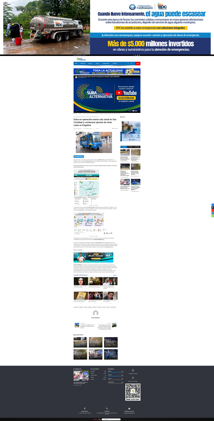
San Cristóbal (96, 116)
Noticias (90, 63)
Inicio (76, 63)
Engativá (83, 116)
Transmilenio (114, 307)
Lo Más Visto (82, 63)
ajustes (81, 307)
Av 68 (86, 307)
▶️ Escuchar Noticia (79, 156)
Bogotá (97, 63)
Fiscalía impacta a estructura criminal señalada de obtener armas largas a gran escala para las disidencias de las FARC (104, 326)
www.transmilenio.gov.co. (99, 239)
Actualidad (76, 116)
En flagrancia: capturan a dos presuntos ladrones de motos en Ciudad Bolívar (95, 341)
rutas (108, 307)
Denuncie (115, 63)
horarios (100, 307)
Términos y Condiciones (133, 381)
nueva (104, 307)
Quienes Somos (106, 63)
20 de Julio (76, 307)
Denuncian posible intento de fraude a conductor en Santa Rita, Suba (80, 354)
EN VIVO (137, 63)
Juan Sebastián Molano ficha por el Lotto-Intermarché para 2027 (94, 352)
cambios (95, 307)
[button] (107, 27)
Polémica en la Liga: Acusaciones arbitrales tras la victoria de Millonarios (110, 352)
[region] (107, 27)
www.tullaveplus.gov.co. (109, 246)
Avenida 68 (81, 210)
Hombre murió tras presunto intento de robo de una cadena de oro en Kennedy (80, 341)
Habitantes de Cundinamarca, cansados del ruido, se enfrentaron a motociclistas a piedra (110, 341)
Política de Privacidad (133, 373)
